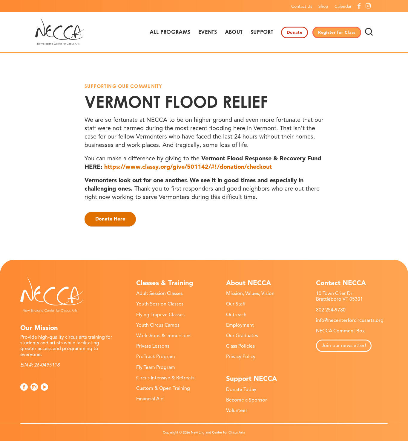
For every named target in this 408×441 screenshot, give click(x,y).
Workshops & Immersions (163, 336)
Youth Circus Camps (158, 325)
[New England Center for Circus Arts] (59, 31)
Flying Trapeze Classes (160, 315)
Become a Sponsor (246, 400)
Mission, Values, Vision (250, 293)
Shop (323, 6)
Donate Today (241, 390)
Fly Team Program (155, 367)
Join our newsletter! (344, 346)
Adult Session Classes (159, 293)
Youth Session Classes (159, 304)
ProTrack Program (155, 357)
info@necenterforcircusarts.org (350, 320)
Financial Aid (150, 399)
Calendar (343, 6)
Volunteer (236, 410)
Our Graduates (242, 336)
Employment (240, 325)
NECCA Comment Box (340, 331)
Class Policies (240, 346)
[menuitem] (301, 6)
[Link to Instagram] (368, 5)
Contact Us (301, 6)
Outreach (236, 315)
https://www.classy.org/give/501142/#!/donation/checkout (188, 167)
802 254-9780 (331, 310)
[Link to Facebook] (359, 5)
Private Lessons (152, 346)
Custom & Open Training (163, 388)
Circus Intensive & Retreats (165, 378)
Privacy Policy (240, 357)
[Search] (369, 31)
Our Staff (236, 304)
